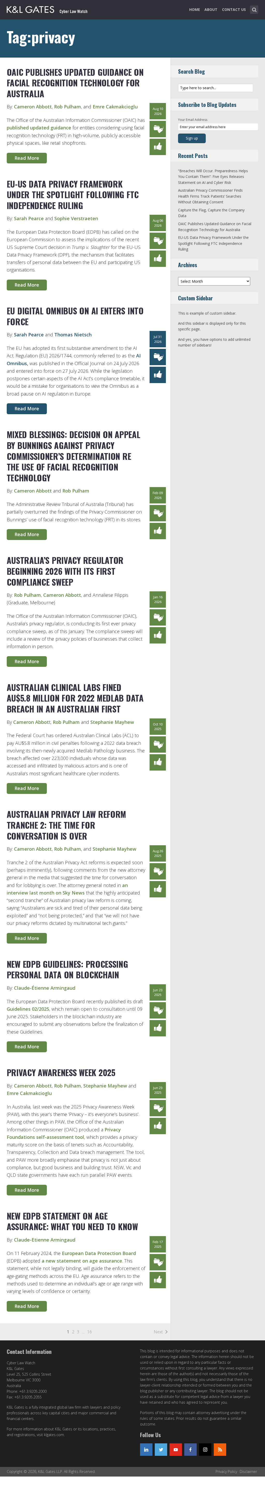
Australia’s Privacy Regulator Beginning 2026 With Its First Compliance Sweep (65, 571)
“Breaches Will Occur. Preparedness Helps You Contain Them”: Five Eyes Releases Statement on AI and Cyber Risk (213, 176)
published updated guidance (39, 127)
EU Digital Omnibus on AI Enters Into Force (75, 316)
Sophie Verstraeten (76, 218)
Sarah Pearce (29, 218)
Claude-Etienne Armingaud (44, 1240)
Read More (26, 158)
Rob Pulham (67, 106)
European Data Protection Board (99, 1253)
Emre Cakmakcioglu (115, 106)
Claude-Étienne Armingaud (44, 988)
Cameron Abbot (31, 722)
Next (158, 1332)
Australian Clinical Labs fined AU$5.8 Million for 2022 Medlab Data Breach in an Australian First (75, 698)
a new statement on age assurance (82, 1261)
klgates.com (54, 1434)
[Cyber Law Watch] (51, 8)
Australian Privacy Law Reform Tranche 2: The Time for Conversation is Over (66, 825)
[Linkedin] (146, 1449)
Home (194, 9)
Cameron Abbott (33, 106)
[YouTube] (176, 1449)
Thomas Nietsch (73, 334)
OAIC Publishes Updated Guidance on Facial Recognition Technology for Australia (75, 83)
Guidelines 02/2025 (28, 1009)
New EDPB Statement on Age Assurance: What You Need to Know (72, 1221)
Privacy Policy (226, 1471)
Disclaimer (248, 1471)
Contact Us (234, 9)
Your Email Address (192, 119)
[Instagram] (205, 1449)
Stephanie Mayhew (112, 722)
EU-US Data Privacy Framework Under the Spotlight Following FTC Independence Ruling (73, 194)
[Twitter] (161, 1449)
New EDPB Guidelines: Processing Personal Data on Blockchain (67, 969)
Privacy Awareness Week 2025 (61, 1072)
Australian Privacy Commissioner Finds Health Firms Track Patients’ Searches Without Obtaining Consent (210, 196)
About (210, 9)
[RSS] (220, 1449)
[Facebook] (190, 1449)
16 (89, 1332)
